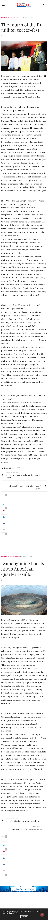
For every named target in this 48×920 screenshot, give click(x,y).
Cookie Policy (13, 913)
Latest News (6, 17)
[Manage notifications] (42, 915)
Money (15, 556)
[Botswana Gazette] (24, 4)
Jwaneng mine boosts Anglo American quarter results (22, 569)
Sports (15, 17)
